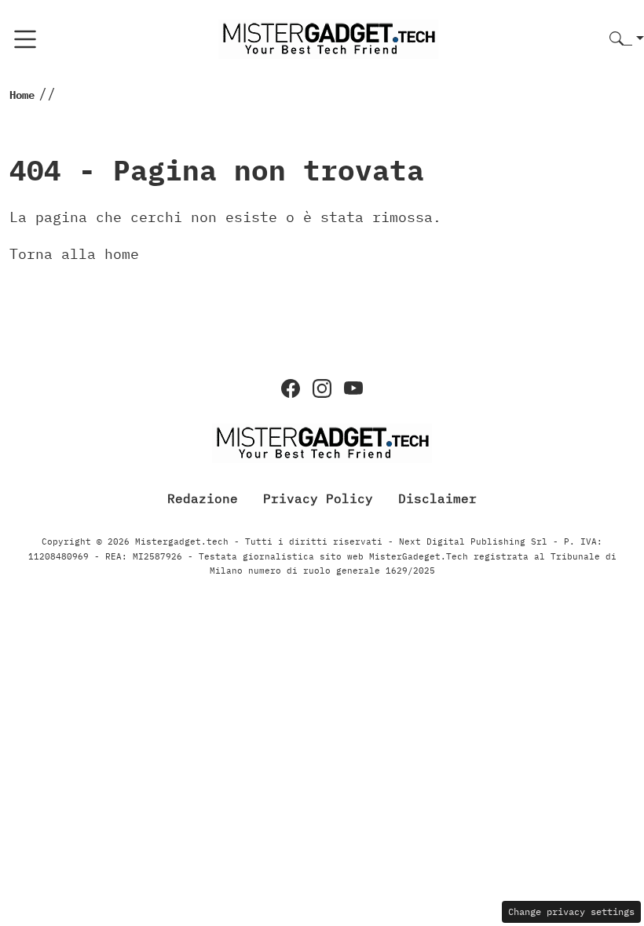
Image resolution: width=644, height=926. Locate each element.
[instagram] (322, 388)
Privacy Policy (318, 498)
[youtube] (353, 388)
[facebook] (290, 388)
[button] (626, 39)
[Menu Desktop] (25, 39)
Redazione (202, 498)
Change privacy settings (571, 911)
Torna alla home (74, 254)
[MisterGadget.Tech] (328, 38)
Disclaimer (437, 498)
